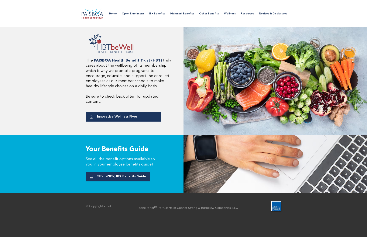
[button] (157, 13)
